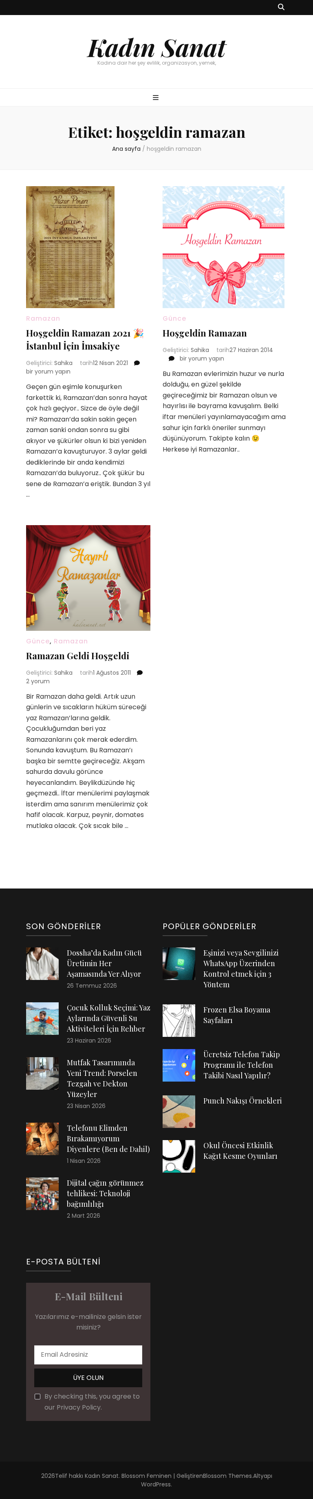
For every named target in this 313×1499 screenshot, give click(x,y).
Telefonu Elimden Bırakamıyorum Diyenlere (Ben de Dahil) (108, 1138)
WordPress (156, 1484)
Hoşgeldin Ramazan (205, 333)
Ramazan (43, 318)
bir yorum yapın (48, 371)
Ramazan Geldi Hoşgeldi (77, 656)
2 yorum (38, 681)
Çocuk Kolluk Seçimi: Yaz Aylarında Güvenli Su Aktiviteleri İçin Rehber (108, 1018)
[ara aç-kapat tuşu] (281, 7)
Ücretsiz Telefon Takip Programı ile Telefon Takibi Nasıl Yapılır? (241, 1064)
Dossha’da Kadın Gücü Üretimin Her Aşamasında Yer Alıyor (104, 963)
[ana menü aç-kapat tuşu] (157, 98)
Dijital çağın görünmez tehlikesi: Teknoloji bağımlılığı (105, 1193)
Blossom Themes (227, 1476)
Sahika (63, 363)
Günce (174, 318)
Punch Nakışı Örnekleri (242, 1101)
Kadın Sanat (157, 46)
